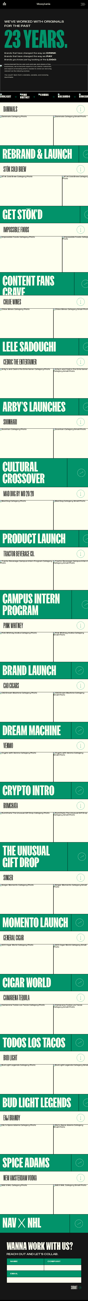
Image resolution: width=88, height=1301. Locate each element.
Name (14, 1261)
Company (54, 1261)
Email (14, 1274)
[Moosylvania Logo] (4, 4)
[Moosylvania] (43, 4)
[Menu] (83, 4)
